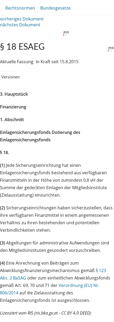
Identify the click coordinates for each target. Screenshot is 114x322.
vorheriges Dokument (22, 19)
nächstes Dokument (20, 25)
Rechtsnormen (20, 8)
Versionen (10, 76)
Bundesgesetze (55, 8)
